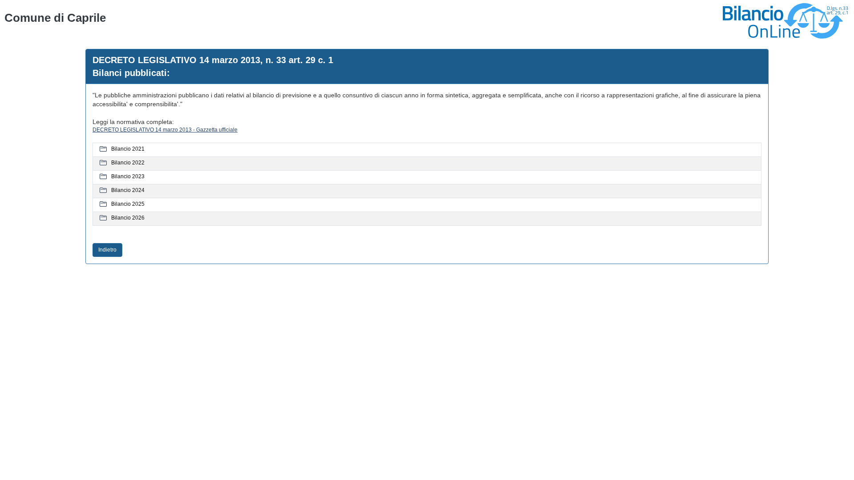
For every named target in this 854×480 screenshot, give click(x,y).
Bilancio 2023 (128, 176)
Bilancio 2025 (128, 204)
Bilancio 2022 (128, 163)
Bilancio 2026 (128, 218)
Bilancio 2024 (128, 190)
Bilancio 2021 (128, 149)
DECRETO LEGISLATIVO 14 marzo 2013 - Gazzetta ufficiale (165, 130)
